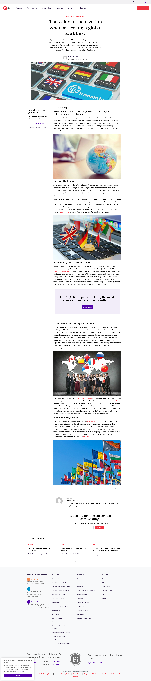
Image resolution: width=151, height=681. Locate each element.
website (86, 437)
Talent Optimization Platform (37, 574)
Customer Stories (107, 590)
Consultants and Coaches (84, 618)
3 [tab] (78, 561)
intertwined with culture (83, 398)
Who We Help (46, 8)
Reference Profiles (82, 594)
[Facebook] (112, 488)
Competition (80, 614)
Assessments (32, 8)
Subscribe (99, 528)
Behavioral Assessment (62, 271)
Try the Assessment (37, 123)
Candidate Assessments (59, 579)
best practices (64, 212)
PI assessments (92, 421)
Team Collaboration (57, 622)
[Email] (115, 488)
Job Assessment (56, 602)
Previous (26, 551)
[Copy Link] (119, 488)
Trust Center (77, 674)
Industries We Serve (82, 610)
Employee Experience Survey (60, 606)
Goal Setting (55, 614)
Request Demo (87, 307)
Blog (78, 579)
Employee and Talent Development (61, 643)
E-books (79, 583)
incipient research (110, 401)
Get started (143, 8)
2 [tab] (75, 561)
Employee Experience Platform (60, 590)
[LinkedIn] (109, 488)
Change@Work (106, 586)
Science (83, 8)
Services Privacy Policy (62, 674)
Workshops (80, 598)
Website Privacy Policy (44, 674)
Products (19, 8)
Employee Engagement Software (61, 586)
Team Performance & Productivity (61, 632)
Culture (104, 583)
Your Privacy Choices (109, 674)
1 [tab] (73, 561)
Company (105, 574)
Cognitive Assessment (58, 598)
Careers (104, 579)
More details (20, 671)
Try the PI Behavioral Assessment (98, 663)
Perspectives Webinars (83, 602)
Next (125, 551)
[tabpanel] (43, 550)
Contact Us (105, 594)
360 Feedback (56, 610)
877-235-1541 (56, 661)
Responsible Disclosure (91, 674)
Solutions (55, 574)
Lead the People (81, 606)
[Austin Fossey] (65, 58)
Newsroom (105, 598)
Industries (59, 8)
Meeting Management (58, 618)
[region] (17, 669)
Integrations (80, 586)
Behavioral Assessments (75, 16)
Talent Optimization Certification (86, 590)
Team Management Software (60, 583)
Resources (71, 8)
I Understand (18, 675)
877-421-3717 (55, 664)
